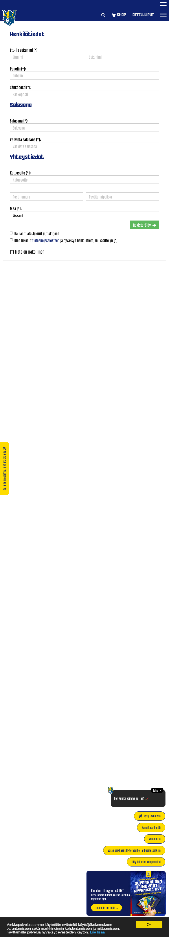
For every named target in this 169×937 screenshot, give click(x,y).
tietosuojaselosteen (45, 240)
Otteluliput (143, 15)
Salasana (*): (19, 120)
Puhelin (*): (18, 68)
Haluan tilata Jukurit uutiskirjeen (36, 233)
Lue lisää (97, 932)
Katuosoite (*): (20, 172)
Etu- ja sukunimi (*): (24, 49)
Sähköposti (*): (20, 87)
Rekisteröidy (142, 224)
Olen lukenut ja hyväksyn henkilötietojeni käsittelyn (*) (66, 240)
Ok (149, 924)
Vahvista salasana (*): (25, 139)
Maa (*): (16, 208)
